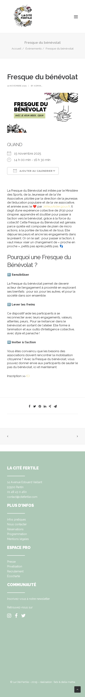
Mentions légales (18, 539)
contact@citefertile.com (22, 496)
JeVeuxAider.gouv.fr (56, 206)
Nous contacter (17, 524)
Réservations (15, 529)
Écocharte (13, 576)
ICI (28, 376)
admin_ (38, 86)
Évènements (34, 48)
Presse (11, 561)
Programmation (17, 534)
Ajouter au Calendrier (36, 171)
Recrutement (15, 571)
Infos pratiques (16, 519)
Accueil (16, 48)
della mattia (68, 682)
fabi (56, 682)
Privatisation (14, 566)
